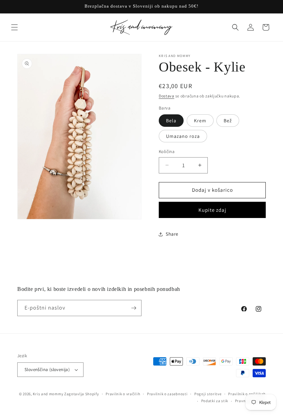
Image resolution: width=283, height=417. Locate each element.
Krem (200, 120)
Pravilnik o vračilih (123, 393)
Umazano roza (183, 136)
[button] (14, 27)
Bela (171, 120)
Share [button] (172, 234)
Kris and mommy (48, 393)
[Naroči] (133, 308)
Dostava (166, 95)
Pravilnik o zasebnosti (167, 393)
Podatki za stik (214, 400)
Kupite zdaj (212, 210)
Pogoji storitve (208, 393)
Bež (228, 120)
